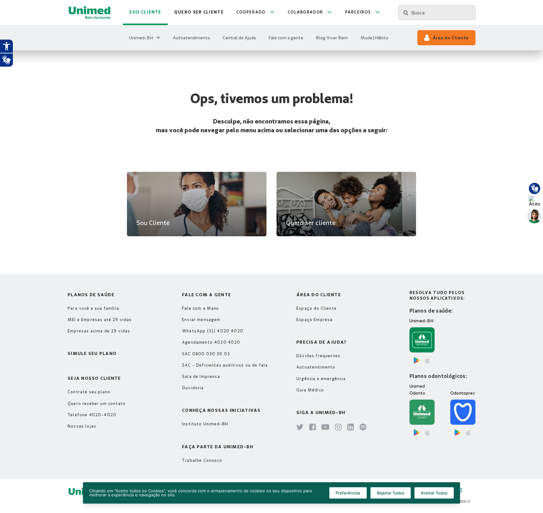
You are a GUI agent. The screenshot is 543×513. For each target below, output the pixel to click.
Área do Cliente (451, 38)
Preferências (348, 492)
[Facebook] (312, 427)
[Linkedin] (350, 427)
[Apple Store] (427, 360)
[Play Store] (417, 360)
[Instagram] (338, 427)
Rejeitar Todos (390, 492)
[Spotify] (362, 427)
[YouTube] (325, 427)
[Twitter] (300, 427)
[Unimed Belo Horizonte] (90, 13)
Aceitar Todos (434, 492)
